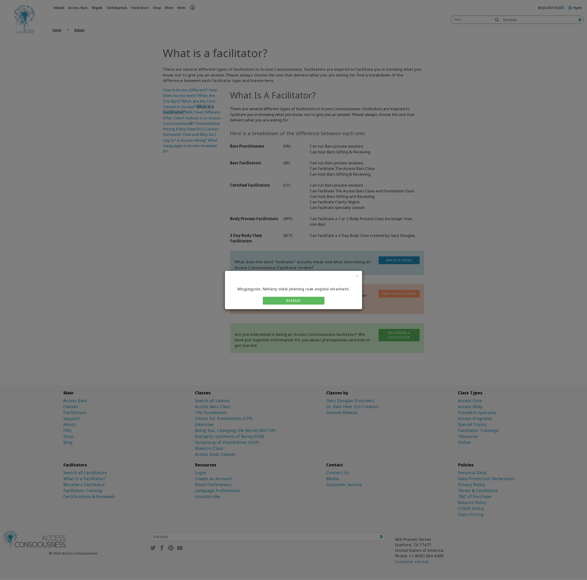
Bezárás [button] (293, 300)
